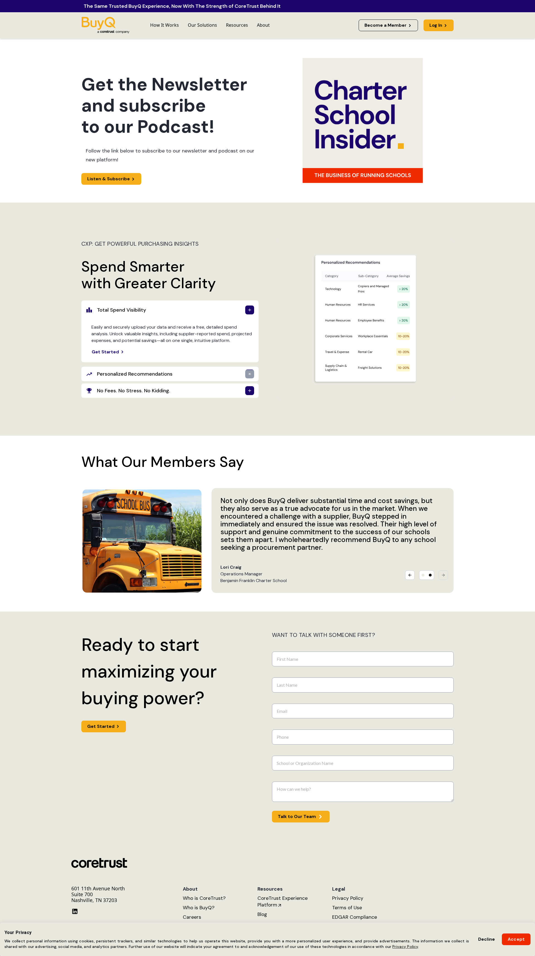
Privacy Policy (405, 946)
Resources (237, 25)
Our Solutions (202, 25)
